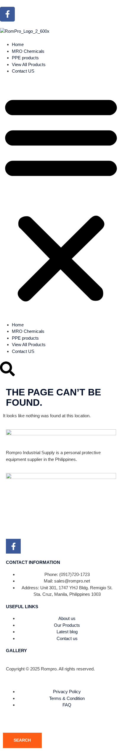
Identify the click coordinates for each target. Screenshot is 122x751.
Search (22, 740)
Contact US (23, 70)
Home (18, 44)
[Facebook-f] (7, 14)
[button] (61, 198)
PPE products (25, 57)
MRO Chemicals (28, 51)
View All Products (29, 64)
